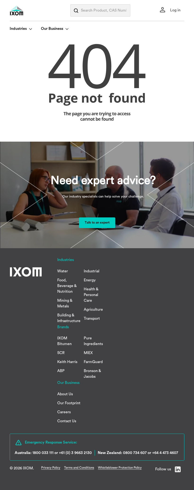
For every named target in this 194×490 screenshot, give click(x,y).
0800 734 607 (135, 453)
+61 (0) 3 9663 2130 (75, 453)
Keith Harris (67, 362)
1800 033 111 (42, 453)
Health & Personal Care (91, 294)
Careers (64, 412)
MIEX (88, 353)
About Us (65, 394)
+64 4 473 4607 (165, 453)
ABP (61, 371)
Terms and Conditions (79, 467)
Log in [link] (175, 10)
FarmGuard (93, 362)
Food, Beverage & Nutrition (67, 285)
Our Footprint (68, 403)
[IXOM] (26, 10)
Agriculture (93, 309)
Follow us (163, 469)
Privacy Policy (50, 467)
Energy (90, 280)
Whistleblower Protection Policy (120, 467)
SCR (61, 353)
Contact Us (66, 421)
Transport (92, 318)
